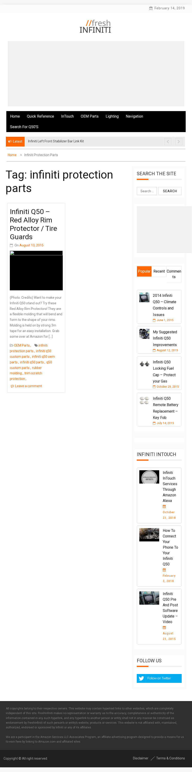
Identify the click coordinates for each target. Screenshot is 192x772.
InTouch (67, 116)
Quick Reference (40, 116)
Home (15, 116)
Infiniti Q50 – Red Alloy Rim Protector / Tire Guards (33, 224)
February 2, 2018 (169, 578)
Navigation (134, 116)
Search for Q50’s (24, 127)
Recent (159, 271)
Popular (144, 271)
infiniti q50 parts (32, 362)
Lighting (112, 116)
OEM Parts (90, 116)
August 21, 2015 (169, 636)
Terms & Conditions (170, 758)
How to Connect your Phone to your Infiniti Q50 (170, 547)
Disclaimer (140, 758)
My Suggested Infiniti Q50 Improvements (165, 338)
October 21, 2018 (169, 515)
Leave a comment (28, 386)
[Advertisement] (96, 73)
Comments (174, 274)
